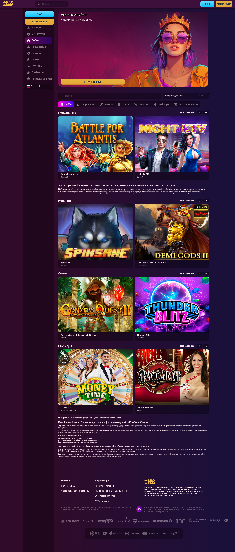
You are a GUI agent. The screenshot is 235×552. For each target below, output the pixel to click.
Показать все (187, 112)
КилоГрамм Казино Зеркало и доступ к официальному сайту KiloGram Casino (89, 418)
